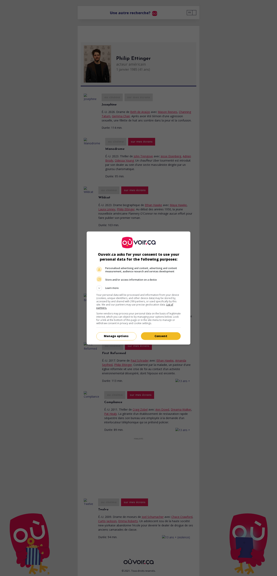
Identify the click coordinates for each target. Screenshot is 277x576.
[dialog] (138, 288)
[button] (138, 288)
